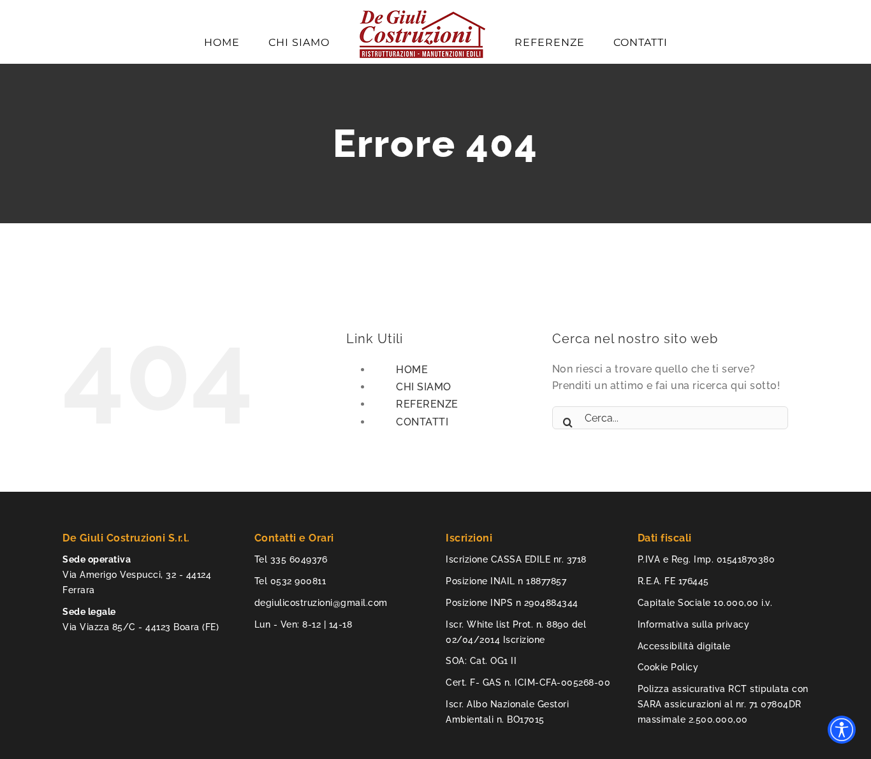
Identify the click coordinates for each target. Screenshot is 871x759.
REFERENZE (427, 404)
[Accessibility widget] (842, 730)
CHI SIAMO (423, 387)
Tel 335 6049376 (291, 559)
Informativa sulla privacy (694, 624)
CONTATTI (422, 422)
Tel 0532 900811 (290, 581)
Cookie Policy (668, 667)
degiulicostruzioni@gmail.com (321, 603)
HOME (412, 370)
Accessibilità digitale (684, 646)
